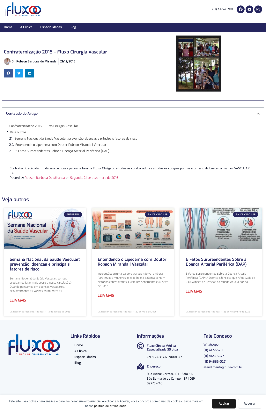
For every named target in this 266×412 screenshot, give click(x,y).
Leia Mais (18, 300)
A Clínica (26, 27)
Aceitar (224, 403)
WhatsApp (210, 345)
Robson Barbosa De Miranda (45, 178)
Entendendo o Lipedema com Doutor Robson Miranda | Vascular (61, 145)
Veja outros (18, 132)
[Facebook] (241, 9)
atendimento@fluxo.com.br (222, 367)
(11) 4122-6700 (213, 350)
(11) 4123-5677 (213, 356)
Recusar (249, 403)
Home (8, 27)
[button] (8, 73)
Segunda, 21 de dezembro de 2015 (94, 178)
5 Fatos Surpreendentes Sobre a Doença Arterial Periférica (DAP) (62, 151)
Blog (73, 27)
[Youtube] (249, 9)
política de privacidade (110, 406)
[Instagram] (258, 9)
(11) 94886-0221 (214, 361)
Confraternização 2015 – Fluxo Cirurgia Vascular (43, 126)
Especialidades (51, 27)
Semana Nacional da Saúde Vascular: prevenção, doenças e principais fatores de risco (76, 138)
